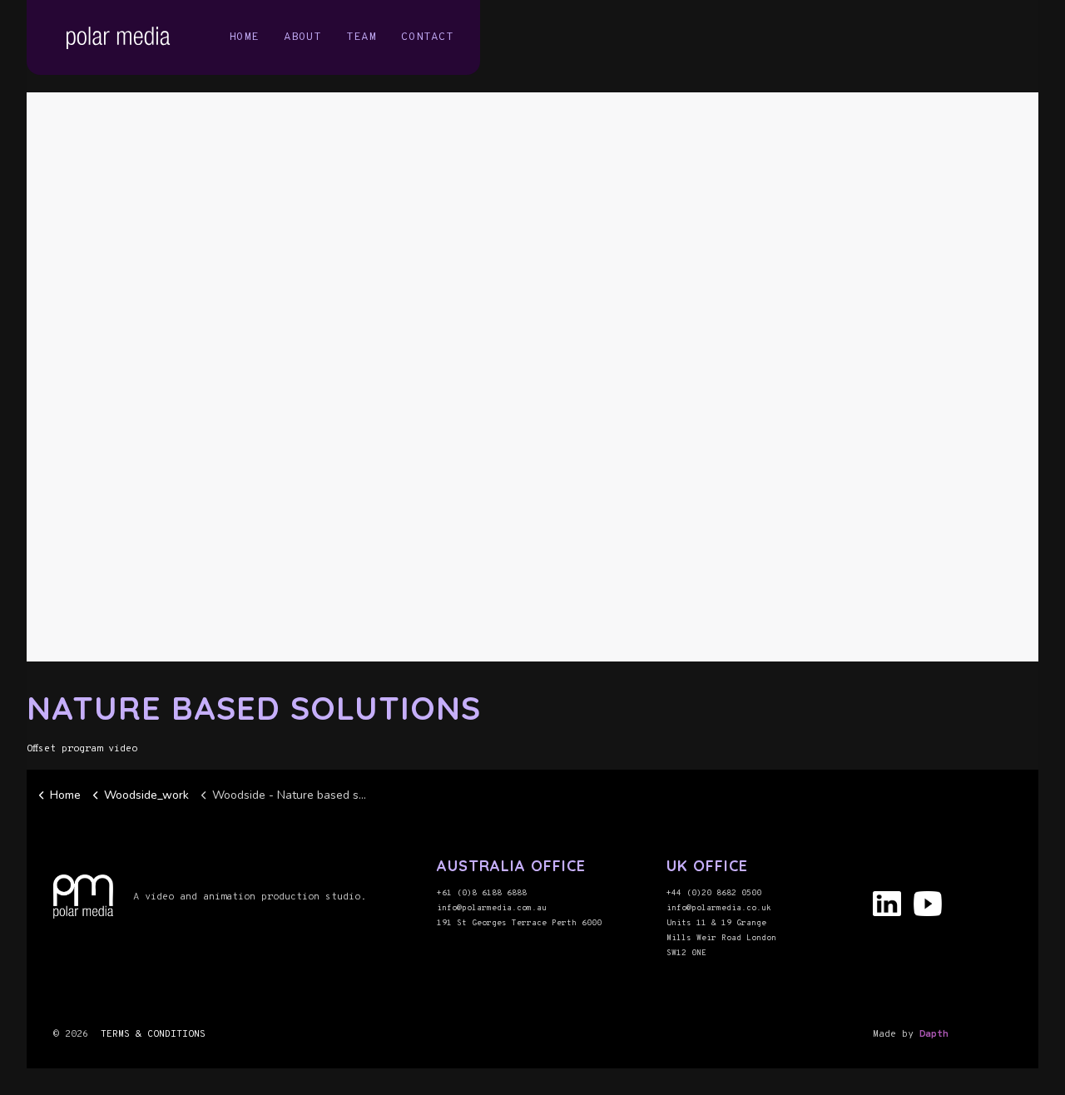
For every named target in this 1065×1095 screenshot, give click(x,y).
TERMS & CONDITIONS (153, 1034)
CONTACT (427, 37)
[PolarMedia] (121, 37)
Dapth (934, 1034)
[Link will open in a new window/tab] (889, 907)
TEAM (361, 37)
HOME (244, 37)
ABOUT (302, 37)
